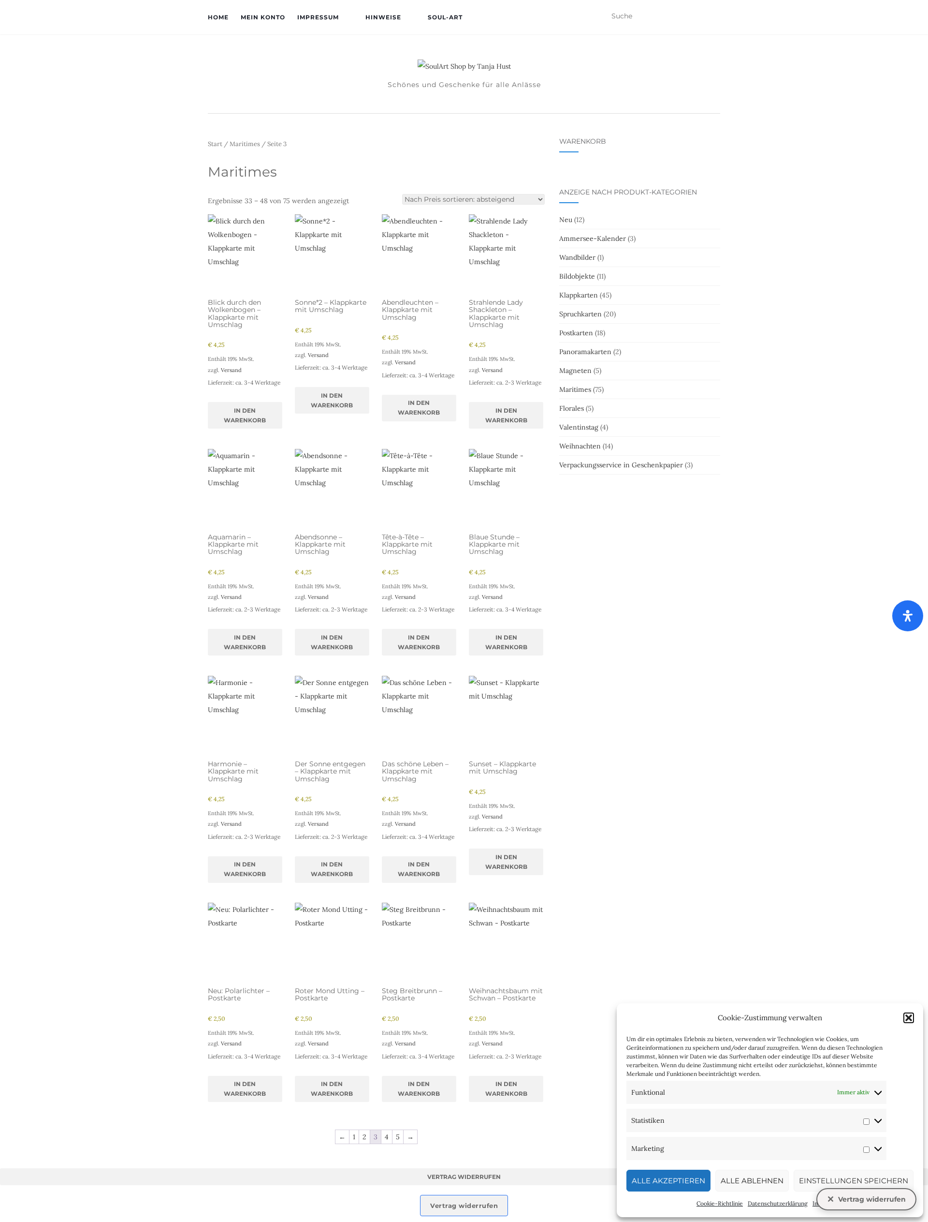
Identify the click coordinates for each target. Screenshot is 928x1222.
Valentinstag (578, 427)
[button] (909, 1018)
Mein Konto (263, 17)
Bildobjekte (577, 276)
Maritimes (245, 144)
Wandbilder (577, 257)
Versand (231, 370)
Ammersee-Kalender (592, 238)
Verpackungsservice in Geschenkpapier (621, 465)
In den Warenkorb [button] (245, 415)
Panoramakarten (585, 351)
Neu (565, 219)
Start (215, 144)
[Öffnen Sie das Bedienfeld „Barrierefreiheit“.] (907, 615)
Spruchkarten (580, 314)
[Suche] (714, 16)
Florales (571, 408)
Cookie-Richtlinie (719, 1203)
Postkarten (576, 332)
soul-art (445, 17)
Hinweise (383, 17)
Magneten (575, 370)
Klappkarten (578, 295)
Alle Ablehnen (752, 1180)
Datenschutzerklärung (778, 1203)
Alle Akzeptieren (668, 1180)
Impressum (318, 17)
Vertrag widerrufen (464, 1176)
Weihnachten (580, 446)
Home (218, 17)
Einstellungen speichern (853, 1180)
